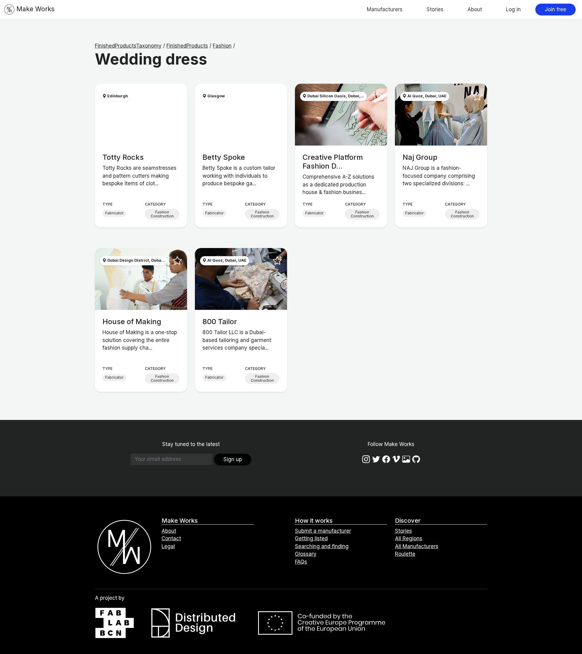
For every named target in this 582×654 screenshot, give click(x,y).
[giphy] (406, 459)
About (474, 9)
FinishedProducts (187, 46)
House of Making (131, 321)
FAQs (301, 562)
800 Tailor (219, 321)
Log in (513, 9)
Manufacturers (385, 9)
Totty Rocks (123, 157)
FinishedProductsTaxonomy (128, 46)
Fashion (222, 46)
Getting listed (311, 538)
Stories (434, 9)
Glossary (305, 554)
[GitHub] (416, 459)
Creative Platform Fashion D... (333, 161)
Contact (171, 538)
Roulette (405, 554)
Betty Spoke (223, 157)
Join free (555, 9)
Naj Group (420, 157)
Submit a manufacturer (323, 531)
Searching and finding (322, 546)
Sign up (232, 459)
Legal (168, 546)
